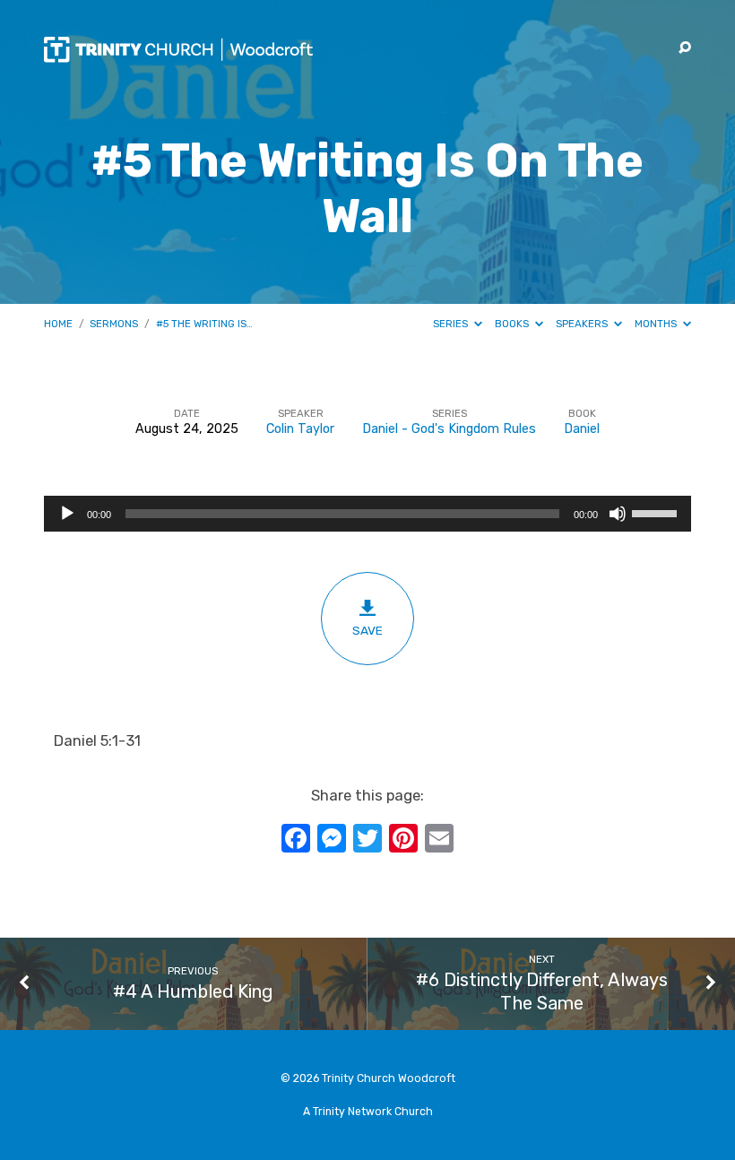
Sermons (114, 323)
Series (452, 323)
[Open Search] (685, 48)
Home (58, 323)
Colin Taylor (300, 429)
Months (657, 323)
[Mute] (618, 514)
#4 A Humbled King (192, 991)
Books (513, 323)
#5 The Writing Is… (204, 323)
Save (367, 630)
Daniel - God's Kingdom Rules (449, 429)
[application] (367, 514)
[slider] (657, 512)
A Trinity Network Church (368, 1111)
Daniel (582, 429)
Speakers (583, 323)
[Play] (67, 514)
